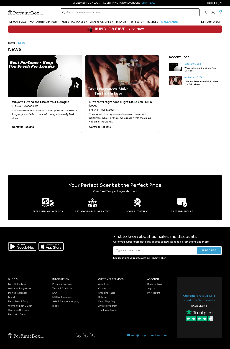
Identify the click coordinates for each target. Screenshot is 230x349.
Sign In (151, 288)
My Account (153, 293)
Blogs (55, 306)
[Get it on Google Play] (22, 246)
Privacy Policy (158, 258)
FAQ (54, 293)
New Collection (17, 284)
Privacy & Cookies (62, 284)
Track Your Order (107, 310)
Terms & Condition (62, 288)
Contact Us (104, 288)
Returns (102, 297)
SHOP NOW (136, 29)
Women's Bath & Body (20, 306)
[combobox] (130, 12)
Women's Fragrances (19, 288)
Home (11, 42)
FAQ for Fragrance (62, 297)
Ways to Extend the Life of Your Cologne (40, 102)
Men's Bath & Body (18, 301)
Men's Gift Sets (16, 314)
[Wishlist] (207, 12)
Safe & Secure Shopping (65, 301)
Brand (11, 297)
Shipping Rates (106, 293)
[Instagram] (78, 335)
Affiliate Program (107, 306)
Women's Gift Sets (18, 310)
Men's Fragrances (18, 293)
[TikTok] (92, 335)
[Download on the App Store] (51, 246)
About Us (103, 284)
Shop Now (148, 3)
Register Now (155, 284)
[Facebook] (85, 335)
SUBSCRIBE (209, 250)
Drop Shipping (106, 301)
